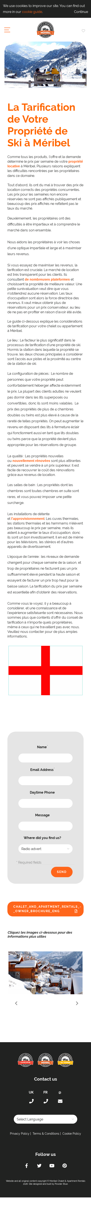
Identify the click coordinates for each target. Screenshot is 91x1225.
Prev (14, 1003)
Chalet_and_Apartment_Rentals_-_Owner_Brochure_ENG (47, 909)
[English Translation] (45, 670)
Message (42, 815)
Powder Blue (61, 1184)
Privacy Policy (19, 1133)
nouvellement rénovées (31, 461)
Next (77, 1003)
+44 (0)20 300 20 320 (31, 1101)
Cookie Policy (71, 1133)
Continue (81, 12)
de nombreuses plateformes (47, 279)
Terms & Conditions (46, 1133)
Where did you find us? (42, 838)
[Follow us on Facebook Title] (26, 1166)
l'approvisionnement (27, 518)
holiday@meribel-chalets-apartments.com (60, 1101)
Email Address (42, 769)
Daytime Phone (42, 792)
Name (42, 747)
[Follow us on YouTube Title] (52, 1166)
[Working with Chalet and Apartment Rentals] (46, 972)
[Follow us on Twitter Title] (39, 1166)
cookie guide (32, 12)
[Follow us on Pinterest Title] (65, 1166)
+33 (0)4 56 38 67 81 (45, 1101)
